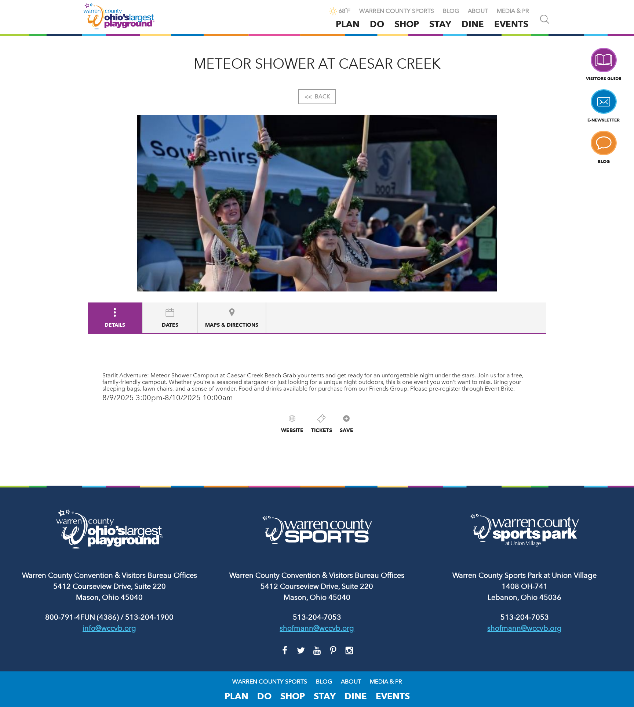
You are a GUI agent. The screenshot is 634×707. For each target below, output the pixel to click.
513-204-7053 (317, 617)
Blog (451, 11)
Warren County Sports (396, 11)
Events (511, 24)
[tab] (170, 317)
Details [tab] (115, 325)
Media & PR (513, 11)
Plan (348, 24)
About (478, 11)
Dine (473, 24)
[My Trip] (317, 11)
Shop (406, 24)
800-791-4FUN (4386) (82, 617)
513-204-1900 (149, 617)
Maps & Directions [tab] (231, 325)
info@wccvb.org (109, 628)
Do (377, 24)
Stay (440, 24)
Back (317, 96)
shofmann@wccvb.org (317, 628)
